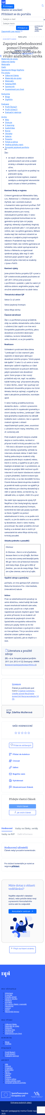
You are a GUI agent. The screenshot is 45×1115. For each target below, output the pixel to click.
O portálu (8, 995)
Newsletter (9, 1006)
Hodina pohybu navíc (14, 144)
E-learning (9, 125)
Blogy (13, 70)
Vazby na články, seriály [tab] (26, 828)
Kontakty (8, 1002)
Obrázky (8, 133)
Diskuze (8, 122)
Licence (8, 1008)
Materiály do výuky (9, 59)
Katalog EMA (10, 83)
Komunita (5, 94)
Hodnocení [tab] (6, 828)
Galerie (8, 136)
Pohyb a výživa (11, 142)
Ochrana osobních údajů (21, 1102)
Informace (9, 993)
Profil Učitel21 (11, 109)
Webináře (5, 64)
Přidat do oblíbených (22, 745)
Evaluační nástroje (13, 112)
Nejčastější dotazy (12, 1012)
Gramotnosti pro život (14, 89)
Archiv (4, 117)
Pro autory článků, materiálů (16, 1004)
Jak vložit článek (23, 812)
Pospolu (8, 139)
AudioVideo (10, 128)
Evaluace (5, 104)
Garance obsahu (11, 999)
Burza (7, 130)
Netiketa (8, 1000)
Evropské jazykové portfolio (17, 147)
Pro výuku (5, 72)
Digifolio (20, 70)
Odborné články (8, 61)
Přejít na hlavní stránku (23, 948)
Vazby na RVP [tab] (8, 834)
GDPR (7, 1010)
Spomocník (6, 70)
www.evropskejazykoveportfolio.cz (21, 664)
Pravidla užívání (10, 997)
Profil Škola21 (11, 107)
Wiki (7, 119)
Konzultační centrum (21, 911)
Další (3, 67)
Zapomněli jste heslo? (10, 31)
